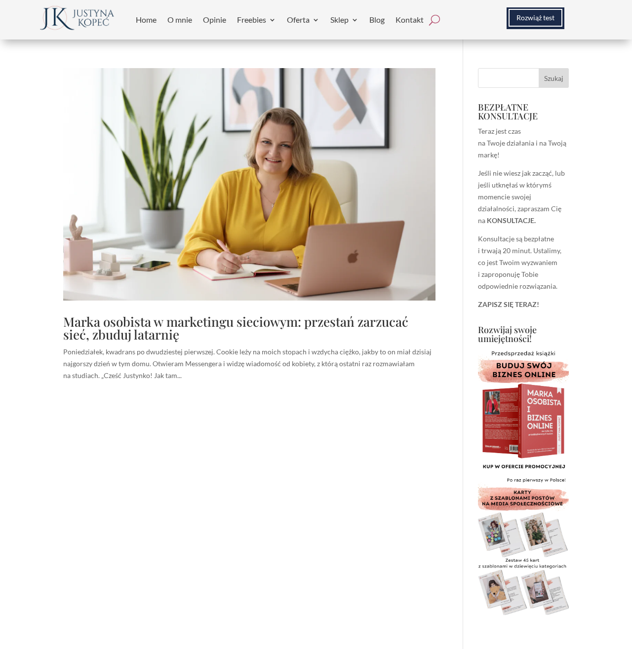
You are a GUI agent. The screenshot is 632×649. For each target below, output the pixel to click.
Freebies (251, 19)
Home (146, 19)
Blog (377, 19)
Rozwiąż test (535, 17)
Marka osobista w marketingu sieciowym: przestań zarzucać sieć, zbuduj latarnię (235, 328)
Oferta (298, 19)
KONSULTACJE (510, 220)
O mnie (179, 19)
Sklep (339, 19)
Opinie (214, 19)
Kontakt (409, 19)
